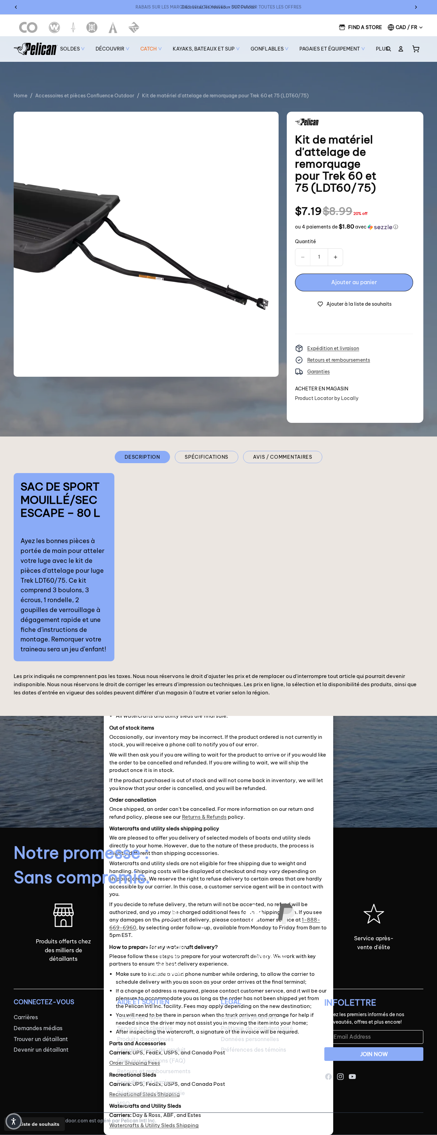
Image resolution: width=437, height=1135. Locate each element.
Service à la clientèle (145, 1028)
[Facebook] (328, 1076)
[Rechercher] (388, 48)
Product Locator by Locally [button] (326, 398)
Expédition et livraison (333, 348)
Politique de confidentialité (257, 1028)
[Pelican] (36, 48)
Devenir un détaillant (41, 1049)
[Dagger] (73, 27)
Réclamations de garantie (151, 1092)
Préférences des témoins (253, 1049)
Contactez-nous (139, 1017)
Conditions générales (249, 1017)
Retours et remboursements (338, 360)
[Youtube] (352, 1076)
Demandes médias (38, 1028)
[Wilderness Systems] (54, 27)
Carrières (26, 1017)
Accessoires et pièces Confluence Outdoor (84, 96)
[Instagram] (340, 1076)
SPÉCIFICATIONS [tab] (206, 457)
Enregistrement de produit (151, 1049)
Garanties (318, 372)
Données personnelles (250, 1038)
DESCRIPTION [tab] (142, 457)
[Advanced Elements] (113, 27)
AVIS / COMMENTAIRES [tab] (282, 457)
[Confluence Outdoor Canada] (28, 27)
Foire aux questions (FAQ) (151, 1060)
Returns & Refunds (204, 817)
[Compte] (400, 48)
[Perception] (92, 27)
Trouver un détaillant (41, 1038)
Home (20, 96)
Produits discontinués (145, 1038)
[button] (346, 226)
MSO (123, 1103)
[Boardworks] (134, 27)
